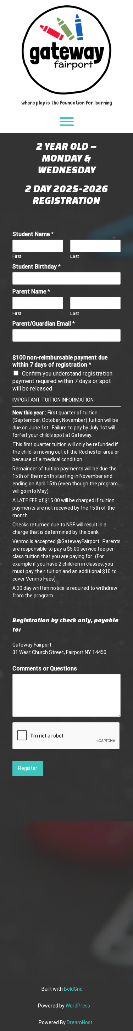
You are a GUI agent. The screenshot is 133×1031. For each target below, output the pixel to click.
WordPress (78, 1006)
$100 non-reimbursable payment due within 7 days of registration (59, 361)
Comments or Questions (44, 668)
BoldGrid (73, 989)
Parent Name (31, 291)
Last (74, 256)
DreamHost (80, 1022)
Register (27, 768)
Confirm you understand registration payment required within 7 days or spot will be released (62, 381)
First (16, 256)
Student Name (33, 234)
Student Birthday (36, 266)
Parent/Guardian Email (43, 323)
